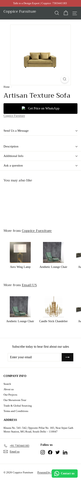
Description (11, 146)
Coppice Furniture (14, 115)
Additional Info (13, 156)
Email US (29, 285)
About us (9, 389)
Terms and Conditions (16, 411)
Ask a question (13, 165)
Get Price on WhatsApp (43, 108)
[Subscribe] (67, 357)
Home (7, 86)
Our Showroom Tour (15, 400)
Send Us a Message (16, 130)
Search (7, 383)
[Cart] (66, 13)
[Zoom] (65, 79)
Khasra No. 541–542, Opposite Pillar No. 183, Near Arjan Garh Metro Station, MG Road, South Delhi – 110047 (38, 429)
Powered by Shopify (48, 472)
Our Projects (10, 394)
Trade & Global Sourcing (18, 405)
